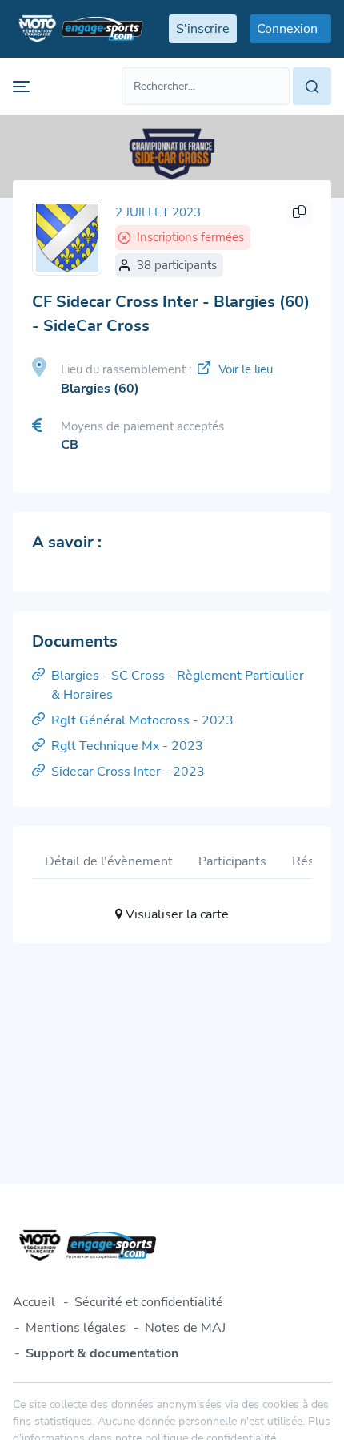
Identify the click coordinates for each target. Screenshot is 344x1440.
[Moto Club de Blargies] (67, 238)
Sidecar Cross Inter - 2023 (128, 772)
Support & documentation (102, 1353)
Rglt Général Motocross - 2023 (142, 720)
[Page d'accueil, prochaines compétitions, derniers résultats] (78, 29)
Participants (232, 861)
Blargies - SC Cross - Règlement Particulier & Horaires (177, 685)
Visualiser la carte (175, 914)
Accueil (34, 1302)
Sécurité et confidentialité (148, 1302)
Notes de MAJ (185, 1328)
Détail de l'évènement (109, 861)
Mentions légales (76, 1328)
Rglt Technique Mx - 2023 (127, 746)
